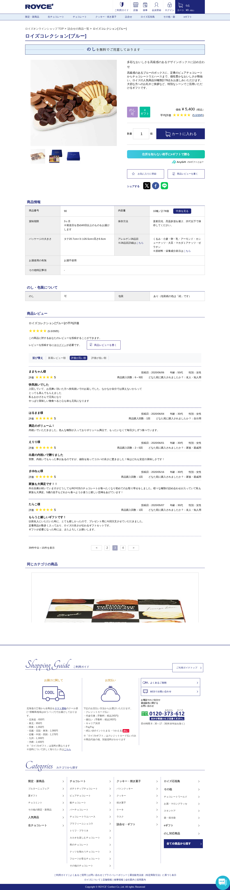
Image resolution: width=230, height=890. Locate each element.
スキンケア (170, 810)
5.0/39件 (198, 115)
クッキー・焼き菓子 (105, 16)
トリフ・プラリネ (79, 830)
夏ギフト (33, 795)
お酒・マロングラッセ (175, 803)
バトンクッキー (125, 788)
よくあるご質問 (78, 875)
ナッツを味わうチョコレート (85, 851)
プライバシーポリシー (116, 875)
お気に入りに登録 (147, 173)
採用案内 (141, 879)
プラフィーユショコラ (81, 823)
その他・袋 (169, 16)
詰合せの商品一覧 (78, 28)
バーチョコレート (79, 809)
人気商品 (33, 817)
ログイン (169, 10)
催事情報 (118, 879)
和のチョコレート (79, 844)
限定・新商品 (32, 16)
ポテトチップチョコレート (84, 788)
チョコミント (35, 802)
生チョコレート (56, 16)
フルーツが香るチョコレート (85, 858)
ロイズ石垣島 (148, 16)
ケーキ (120, 809)
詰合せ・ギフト (126, 824)
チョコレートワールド (175, 796)
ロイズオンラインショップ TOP (44, 28)
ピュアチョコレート (80, 795)
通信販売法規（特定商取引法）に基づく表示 (153, 875)
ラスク (120, 816)
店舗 (135, 10)
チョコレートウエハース (82, 816)
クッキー (121, 795)
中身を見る (182, 211)
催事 (145, 10)
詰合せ (128, 16)
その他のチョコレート (81, 865)
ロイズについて (92, 879)
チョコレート (80, 16)
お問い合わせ (95, 875)
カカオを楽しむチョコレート (85, 837)
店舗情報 (107, 879)
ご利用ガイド (122, 10)
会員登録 (156, 10)
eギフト (188, 16)
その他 (168, 789)
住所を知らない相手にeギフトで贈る (166, 154)
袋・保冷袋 (170, 817)
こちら (140, 242)
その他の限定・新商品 (40, 809)
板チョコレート (78, 802)
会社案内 (130, 879)
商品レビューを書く (187, 173)
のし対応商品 (172, 833)
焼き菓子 (121, 802)
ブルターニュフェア (38, 788)
